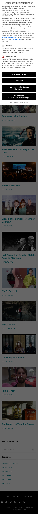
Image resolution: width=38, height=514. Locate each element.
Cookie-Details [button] (13, 102)
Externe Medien (10, 56)
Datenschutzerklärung (9, 37)
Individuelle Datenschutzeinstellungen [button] (19, 96)
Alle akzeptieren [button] (19, 74)
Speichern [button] (19, 81)
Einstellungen (16, 39)
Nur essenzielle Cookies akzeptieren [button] (19, 88)
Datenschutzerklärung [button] (23, 102)
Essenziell (8, 45)
